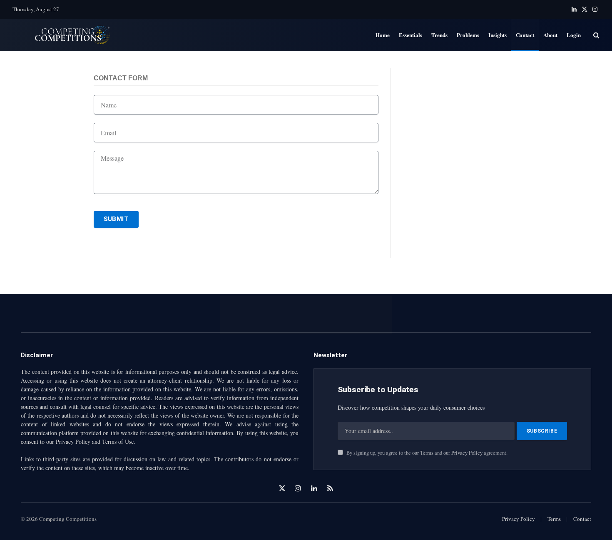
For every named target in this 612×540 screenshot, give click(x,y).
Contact (525, 35)
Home (383, 35)
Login (574, 35)
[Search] (596, 35)
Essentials (410, 35)
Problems (468, 35)
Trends (439, 35)
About (550, 35)
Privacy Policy (467, 452)
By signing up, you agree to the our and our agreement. (426, 452)
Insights (497, 35)
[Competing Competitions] (67, 35)
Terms (426, 452)
